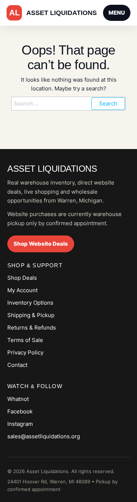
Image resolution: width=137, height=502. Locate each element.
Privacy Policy (25, 352)
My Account (22, 290)
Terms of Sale (25, 339)
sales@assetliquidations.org (43, 436)
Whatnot (18, 398)
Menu (117, 12)
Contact (17, 364)
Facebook (20, 411)
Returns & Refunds (31, 327)
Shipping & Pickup (30, 315)
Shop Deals (22, 277)
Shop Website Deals (41, 243)
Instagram (20, 423)
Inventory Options (30, 302)
